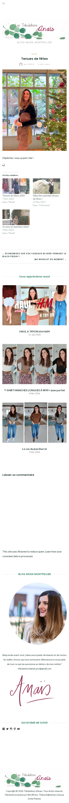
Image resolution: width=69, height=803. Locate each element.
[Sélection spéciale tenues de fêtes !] (46, 186)
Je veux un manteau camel (15, 226)
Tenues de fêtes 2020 (13, 195)
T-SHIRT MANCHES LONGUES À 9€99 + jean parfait (34, 390)
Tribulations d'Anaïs (33, 791)
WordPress (32, 794)
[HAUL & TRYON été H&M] (34, 304)
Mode (34, 54)
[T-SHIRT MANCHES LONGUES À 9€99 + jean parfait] (34, 363)
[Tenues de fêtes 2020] (16, 186)
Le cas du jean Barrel (34, 448)
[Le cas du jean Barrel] (34, 422)
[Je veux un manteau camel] (16, 217)
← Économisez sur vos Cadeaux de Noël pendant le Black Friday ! (34, 255)
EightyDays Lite (53, 794)
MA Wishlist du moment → (50, 259)
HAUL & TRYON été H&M (34, 331)
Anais (29, 64)
